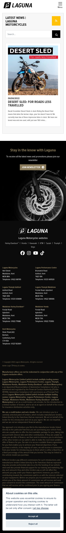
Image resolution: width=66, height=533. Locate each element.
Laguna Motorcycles (9, 267)
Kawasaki (33, 243)
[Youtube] (36, 253)
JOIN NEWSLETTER (31, 167)
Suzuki (48, 243)
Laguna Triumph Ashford (11, 287)
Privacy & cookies (19, 365)
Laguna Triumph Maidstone (45, 287)
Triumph (57, 243)
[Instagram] (30, 253)
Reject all (33, 524)
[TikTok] (43, 253)
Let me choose (41, 508)
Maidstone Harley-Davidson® (13, 306)
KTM (41, 243)
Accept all (33, 516)
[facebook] (23, 253)
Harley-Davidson (12, 243)
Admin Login (6, 365)
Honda (24, 243)
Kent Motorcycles (9, 329)
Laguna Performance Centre (46, 267)
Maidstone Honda (42, 306)
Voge (33, 246)
